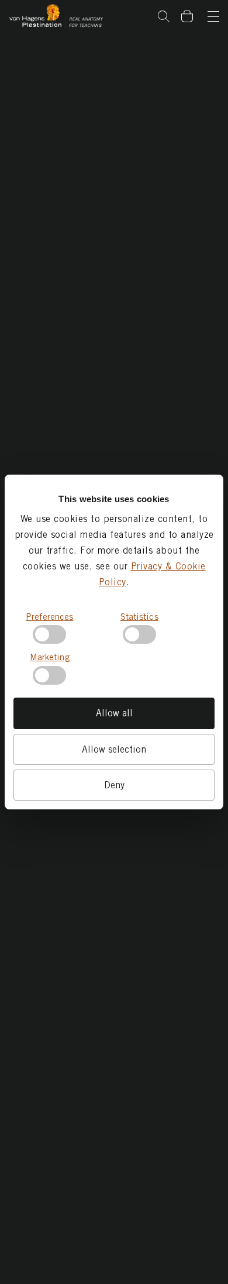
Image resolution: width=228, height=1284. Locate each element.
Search (163, 16)
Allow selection (114, 749)
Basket (193, 8)
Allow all (114, 713)
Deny (114, 785)
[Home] (56, 16)
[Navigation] (213, 17)
